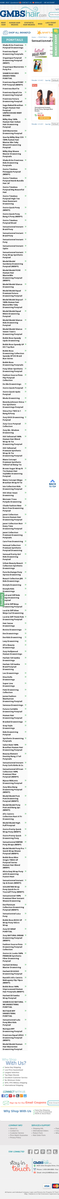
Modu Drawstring (11, 398)
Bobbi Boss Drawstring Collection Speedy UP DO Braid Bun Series (13, 354)
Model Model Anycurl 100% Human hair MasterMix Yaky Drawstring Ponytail (13, 303)
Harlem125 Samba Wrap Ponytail (11, 996)
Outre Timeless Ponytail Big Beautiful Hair (13, 189)
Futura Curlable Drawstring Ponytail (12, 710)
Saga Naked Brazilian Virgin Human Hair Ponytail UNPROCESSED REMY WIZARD (13, 110)
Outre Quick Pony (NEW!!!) (11, 208)
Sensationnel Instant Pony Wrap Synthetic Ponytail (13, 255)
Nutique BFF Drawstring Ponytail (12, 1030)
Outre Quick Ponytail (13, 388)
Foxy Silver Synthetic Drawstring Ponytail (13, 370)
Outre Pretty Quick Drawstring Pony (12, 836)
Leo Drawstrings (11, 673)
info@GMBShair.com (50, 1172)
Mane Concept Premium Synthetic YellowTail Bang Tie (12, 462)
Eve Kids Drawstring (12, 637)
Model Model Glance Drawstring (12, 285)
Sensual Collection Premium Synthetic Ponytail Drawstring (12, 548)
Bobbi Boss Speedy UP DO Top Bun (13, 345)
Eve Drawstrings (10, 633)
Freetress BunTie (11, 88)
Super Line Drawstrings (9, 684)
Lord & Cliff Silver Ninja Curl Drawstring (13, 611)
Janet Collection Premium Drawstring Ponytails (13, 535)
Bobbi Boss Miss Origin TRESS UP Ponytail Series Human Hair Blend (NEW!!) (11, 862)
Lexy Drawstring (10, 641)
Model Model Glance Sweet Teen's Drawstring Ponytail (12, 331)
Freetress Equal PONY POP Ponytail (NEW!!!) (13, 83)
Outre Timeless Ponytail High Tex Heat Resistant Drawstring (11, 200)
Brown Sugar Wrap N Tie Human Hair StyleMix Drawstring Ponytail (13, 472)
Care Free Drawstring (13, 541)
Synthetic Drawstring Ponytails (13, 739)
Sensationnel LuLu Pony (12, 914)
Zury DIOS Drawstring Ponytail (13, 418)
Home (34, 37)
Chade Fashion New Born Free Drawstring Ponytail (13, 508)
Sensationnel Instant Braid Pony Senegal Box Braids (44, 109)
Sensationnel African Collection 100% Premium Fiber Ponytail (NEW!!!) (13, 773)
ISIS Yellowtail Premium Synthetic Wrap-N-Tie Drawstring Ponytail (12, 452)
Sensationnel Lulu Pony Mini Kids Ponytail (11, 1022)
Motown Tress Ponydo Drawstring (12, 500)
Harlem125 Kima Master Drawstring (12, 966)
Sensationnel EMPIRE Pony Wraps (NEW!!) (13, 843)
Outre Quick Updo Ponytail (11, 393)
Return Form (38, 1133)
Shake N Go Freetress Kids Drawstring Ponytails (13, 163)
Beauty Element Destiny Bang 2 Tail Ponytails (12, 756)
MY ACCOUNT (49, 2)
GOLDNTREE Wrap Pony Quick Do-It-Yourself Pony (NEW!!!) (13, 889)
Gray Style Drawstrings (9, 726)
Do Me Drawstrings (12, 384)
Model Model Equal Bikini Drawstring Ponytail (12, 314)
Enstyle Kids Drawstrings (9, 590)
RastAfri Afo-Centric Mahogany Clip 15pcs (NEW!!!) (13, 980)
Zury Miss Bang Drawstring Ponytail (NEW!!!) (12, 789)
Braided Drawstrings (13, 721)
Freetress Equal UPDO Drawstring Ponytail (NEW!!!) (13, 1038)
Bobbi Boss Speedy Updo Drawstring (12, 339)
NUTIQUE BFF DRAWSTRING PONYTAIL (9, 1013)
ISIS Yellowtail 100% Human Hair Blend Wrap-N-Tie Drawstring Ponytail (12, 440)
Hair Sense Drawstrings (9, 624)
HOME (2, 2)
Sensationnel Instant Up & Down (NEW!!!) (13, 881)
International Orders (40, 1131)
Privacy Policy (15, 1138)
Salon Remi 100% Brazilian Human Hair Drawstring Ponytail (13, 747)
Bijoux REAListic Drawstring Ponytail (12, 781)
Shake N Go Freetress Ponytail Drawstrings (13, 46)
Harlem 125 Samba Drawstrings (11, 659)
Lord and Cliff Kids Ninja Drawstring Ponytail (11, 597)
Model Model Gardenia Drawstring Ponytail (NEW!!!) (13, 264)
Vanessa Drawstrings (13, 705)
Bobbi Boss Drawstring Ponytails (13, 363)
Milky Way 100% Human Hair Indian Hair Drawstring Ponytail (12, 123)
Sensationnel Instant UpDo (13, 247)
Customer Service (17, 1133)
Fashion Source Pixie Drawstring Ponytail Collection (12, 947)
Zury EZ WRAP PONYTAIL (9, 930)
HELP (7, 2)
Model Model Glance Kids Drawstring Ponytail (12, 322)
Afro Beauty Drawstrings (9, 646)
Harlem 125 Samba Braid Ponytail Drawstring (11, 667)
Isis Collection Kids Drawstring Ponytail (12, 487)
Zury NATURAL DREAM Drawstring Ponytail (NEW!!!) (13, 938)
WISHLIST (38, 2)
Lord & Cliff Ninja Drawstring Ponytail (12, 605)
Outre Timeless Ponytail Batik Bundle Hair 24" (13, 180)
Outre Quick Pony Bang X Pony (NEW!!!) (12, 215)
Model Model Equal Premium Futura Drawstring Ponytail (12, 293)
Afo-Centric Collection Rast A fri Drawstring (12, 816)
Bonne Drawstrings (12, 629)
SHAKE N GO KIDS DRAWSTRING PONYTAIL (11, 76)
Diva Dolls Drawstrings (9, 678)
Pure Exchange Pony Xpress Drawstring (12, 573)
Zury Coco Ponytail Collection (12, 425)
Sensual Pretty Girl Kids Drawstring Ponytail (12, 557)
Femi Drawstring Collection (11, 691)
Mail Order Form (39, 1135)
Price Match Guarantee (19, 1135)
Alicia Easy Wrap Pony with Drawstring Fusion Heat (13, 874)
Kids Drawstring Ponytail (10, 733)
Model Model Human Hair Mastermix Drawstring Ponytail (12, 1046)
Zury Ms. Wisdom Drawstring (11, 431)
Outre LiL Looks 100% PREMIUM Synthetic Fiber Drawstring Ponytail (13, 957)
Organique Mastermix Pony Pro (13, 68)
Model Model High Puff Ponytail (11, 824)
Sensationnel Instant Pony (13, 240)
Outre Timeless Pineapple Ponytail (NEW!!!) (12, 172)
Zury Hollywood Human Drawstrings (12, 652)
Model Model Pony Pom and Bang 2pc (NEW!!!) (11, 807)
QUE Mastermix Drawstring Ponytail (12, 132)
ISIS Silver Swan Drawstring (10, 494)
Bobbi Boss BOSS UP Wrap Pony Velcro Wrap (12, 922)
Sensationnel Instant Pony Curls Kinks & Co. (13, 764)
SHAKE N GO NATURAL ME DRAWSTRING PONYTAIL (13, 1004)
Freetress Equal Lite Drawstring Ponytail (12, 93)
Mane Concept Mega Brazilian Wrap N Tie (12, 481)
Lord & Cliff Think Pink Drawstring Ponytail (13, 618)
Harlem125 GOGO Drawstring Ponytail (12, 972)
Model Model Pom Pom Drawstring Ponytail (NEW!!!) (11, 798)
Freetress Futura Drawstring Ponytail (12, 100)
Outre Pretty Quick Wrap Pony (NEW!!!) (12, 830)
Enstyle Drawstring (12, 585)
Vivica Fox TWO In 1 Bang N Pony (12, 412)
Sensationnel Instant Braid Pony (13, 228)
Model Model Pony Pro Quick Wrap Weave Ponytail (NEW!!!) (13, 851)
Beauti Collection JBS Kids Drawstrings (13, 579)
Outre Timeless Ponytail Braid (10, 221)
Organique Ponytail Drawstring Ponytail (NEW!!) (12, 60)
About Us (13, 1128)
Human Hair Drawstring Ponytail (12, 716)
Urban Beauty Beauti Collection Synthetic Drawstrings (13, 566)
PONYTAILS (42, 37)
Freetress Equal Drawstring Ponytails (13, 52)
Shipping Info (38, 1128)
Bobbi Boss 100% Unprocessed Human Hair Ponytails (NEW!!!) (13, 989)
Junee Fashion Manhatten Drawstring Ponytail (12, 699)
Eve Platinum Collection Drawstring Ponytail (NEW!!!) (13, 907)
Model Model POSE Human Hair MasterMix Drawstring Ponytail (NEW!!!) (12, 275)
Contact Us (14, 1131)
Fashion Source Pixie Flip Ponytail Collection (12, 377)
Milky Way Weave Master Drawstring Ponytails (12, 154)
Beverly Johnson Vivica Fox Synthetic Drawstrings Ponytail (13, 404)
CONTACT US (27, 2)
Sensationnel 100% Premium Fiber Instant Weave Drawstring (13, 898)
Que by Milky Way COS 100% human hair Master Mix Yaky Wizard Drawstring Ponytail (13, 142)
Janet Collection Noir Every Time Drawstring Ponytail (13, 526)
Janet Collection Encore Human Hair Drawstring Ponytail (12, 517)
